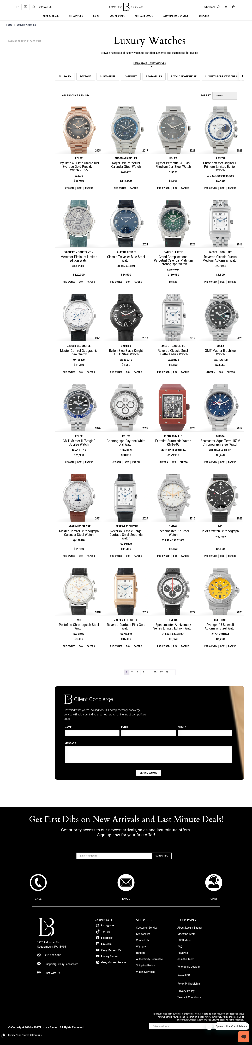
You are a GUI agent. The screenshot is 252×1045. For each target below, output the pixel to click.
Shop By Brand (51, 16)
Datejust (130, 76)
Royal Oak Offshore (183, 76)
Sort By (206, 95)
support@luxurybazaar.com (190, 1020)
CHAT (214, 898)
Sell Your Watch (144, 16)
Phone (182, 727)
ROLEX (96, 16)
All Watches (76, 16)
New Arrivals (117, 16)
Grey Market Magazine (175, 16)
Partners (204, 16)
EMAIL (126, 898)
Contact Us (45, 6)
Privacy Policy (221, 1017)
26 (155, 672)
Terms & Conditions (32, 1035)
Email (124, 727)
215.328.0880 (53, 955)
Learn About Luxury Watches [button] (150, 63)
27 (161, 672)
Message (70, 743)
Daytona (85, 76)
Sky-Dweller (154, 76)
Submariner (108, 76)
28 (167, 672)
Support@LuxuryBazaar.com (61, 964)
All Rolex (65, 76)
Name (68, 727)
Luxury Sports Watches (221, 76)
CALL (38, 898)
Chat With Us (52, 973)
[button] (242, 76)
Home (9, 25)
